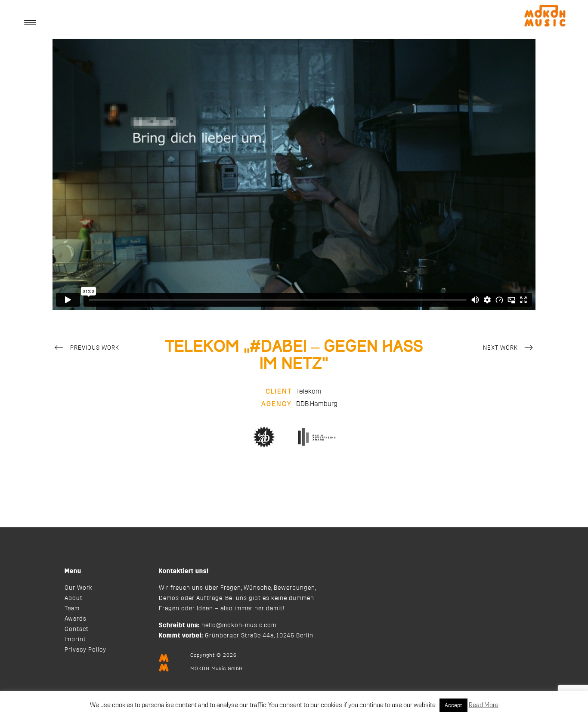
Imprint (75, 640)
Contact (77, 629)
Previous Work (94, 348)
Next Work (500, 348)
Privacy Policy (85, 650)
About (74, 598)
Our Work (79, 588)
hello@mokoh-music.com (238, 625)
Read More (483, 705)
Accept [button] (453, 705)
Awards (76, 619)
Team (72, 609)
